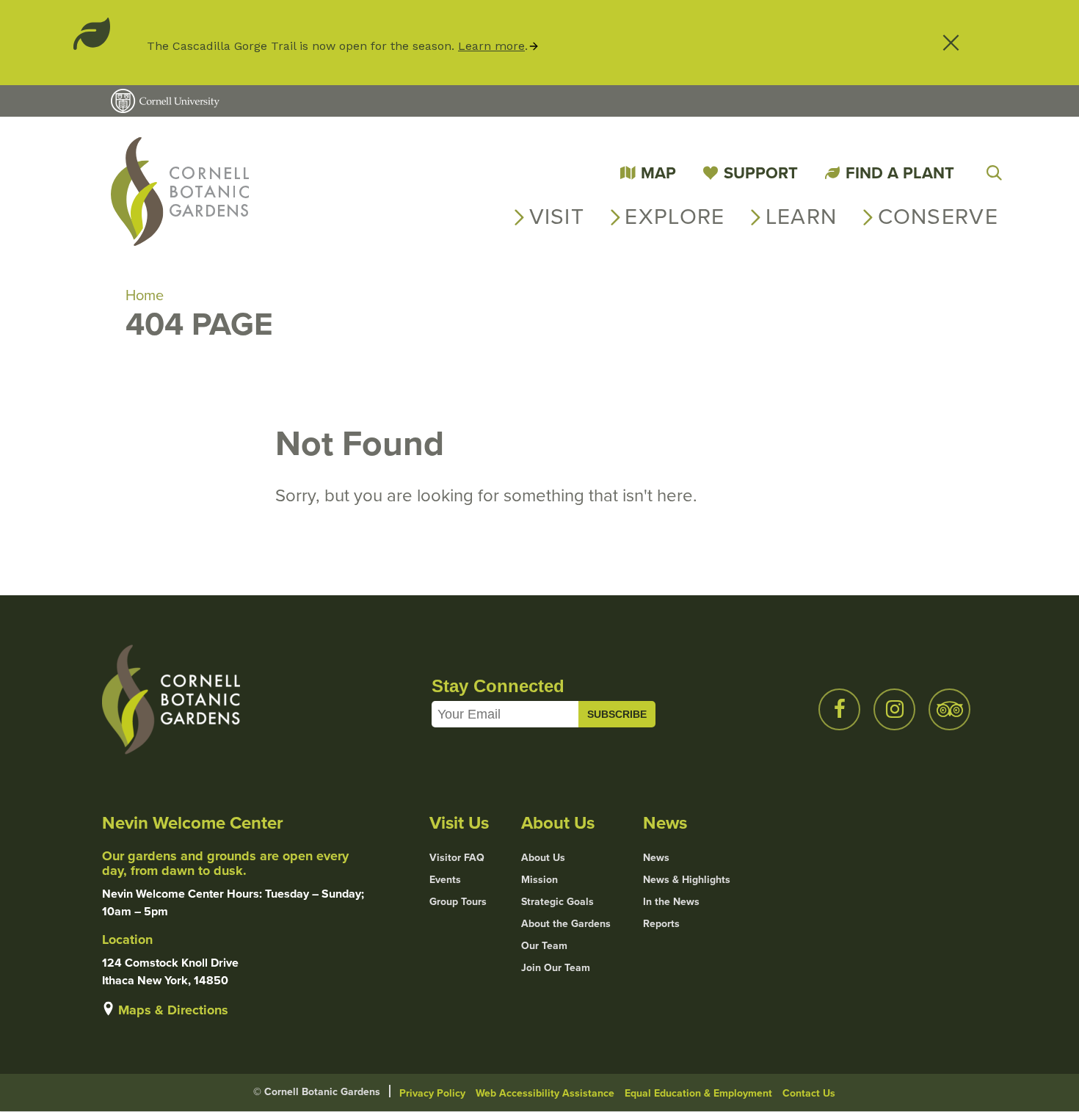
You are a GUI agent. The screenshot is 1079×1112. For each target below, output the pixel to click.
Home (145, 295)
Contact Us (808, 1093)
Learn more (491, 46)
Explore (674, 216)
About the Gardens (566, 924)
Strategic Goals (557, 902)
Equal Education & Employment (698, 1093)
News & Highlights (686, 880)
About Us (543, 858)
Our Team (544, 946)
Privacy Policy (432, 1093)
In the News (671, 902)
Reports (661, 924)
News (656, 858)
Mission (539, 880)
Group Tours (458, 902)
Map (658, 173)
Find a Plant (900, 173)
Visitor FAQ (456, 858)
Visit (557, 216)
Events (445, 880)
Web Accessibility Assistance (545, 1093)
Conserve (938, 216)
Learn (802, 216)
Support (761, 173)
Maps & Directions (173, 1010)
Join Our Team (555, 968)
